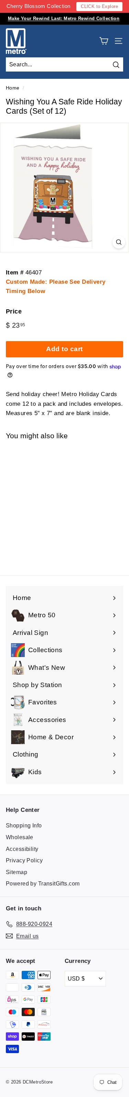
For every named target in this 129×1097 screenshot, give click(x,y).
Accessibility (22, 849)
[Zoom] (118, 242)
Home (13, 88)
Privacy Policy (24, 860)
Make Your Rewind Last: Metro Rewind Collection (64, 18)
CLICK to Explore (99, 6)
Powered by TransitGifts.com (42, 884)
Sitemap (16, 872)
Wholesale (19, 837)
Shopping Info (24, 825)
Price (14, 311)
